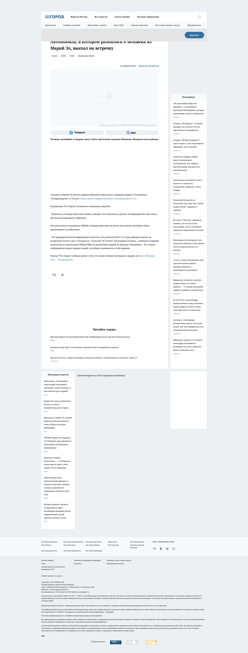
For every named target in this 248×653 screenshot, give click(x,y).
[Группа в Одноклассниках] (161, 548)
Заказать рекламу (139, 25)
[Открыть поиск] (199, 16)
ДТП (63, 55)
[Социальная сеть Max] (132, 132)
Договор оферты (47, 560)
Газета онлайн (122, 16)
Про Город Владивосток (72, 551)
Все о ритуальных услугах (168, 25)
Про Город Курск (70, 545)
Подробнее (110, 612)
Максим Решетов (149, 65)
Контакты (77, 564)
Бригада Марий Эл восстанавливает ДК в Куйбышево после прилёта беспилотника (90, 338)
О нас (43, 564)
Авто (54, 55)
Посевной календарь (197, 25)
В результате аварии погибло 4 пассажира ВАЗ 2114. (109, 198)
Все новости (101, 16)
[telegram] (63, 275)
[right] (204, 25)
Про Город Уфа (113, 545)
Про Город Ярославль (93, 542)
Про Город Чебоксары (49, 542)
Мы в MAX (119, 25)
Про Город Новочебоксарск (73, 542)
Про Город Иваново (137, 542)
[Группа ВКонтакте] (154, 548)
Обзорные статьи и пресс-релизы (119, 560)
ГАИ (72, 55)
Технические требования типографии (87, 560)
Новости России (79, 16)
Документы (50, 25)
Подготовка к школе (97, 25)
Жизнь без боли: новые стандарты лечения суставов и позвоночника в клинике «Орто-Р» (94, 359)
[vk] (54, 275)
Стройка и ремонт (71, 25)
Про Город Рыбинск (93, 545)
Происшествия (86, 55)
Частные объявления (148, 16)
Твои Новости (46, 545)
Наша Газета (112, 542)
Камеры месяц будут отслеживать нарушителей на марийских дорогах (84, 349)
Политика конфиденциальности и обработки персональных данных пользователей (71, 616)
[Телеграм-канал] (77, 132)
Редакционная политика (115, 564)
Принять (194, 35)
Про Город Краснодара (94, 551)
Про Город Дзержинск (49, 551)
